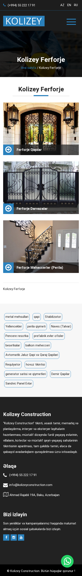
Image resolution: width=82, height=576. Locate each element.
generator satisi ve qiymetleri (25, 374)
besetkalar (12, 345)
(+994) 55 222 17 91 (21, 5)
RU (76, 5)
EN (69, 5)
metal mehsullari (16, 317)
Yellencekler (13, 326)
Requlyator (12, 364)
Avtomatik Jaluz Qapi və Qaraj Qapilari (31, 355)
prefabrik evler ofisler (48, 336)
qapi (37, 317)
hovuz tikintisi (35, 364)
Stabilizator (53, 317)
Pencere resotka (16, 336)
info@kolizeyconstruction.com (30, 485)
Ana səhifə (28, 68)
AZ (62, 5)
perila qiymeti (36, 326)
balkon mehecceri (37, 345)
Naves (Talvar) (61, 326)
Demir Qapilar (60, 374)
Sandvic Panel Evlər (18, 383)
